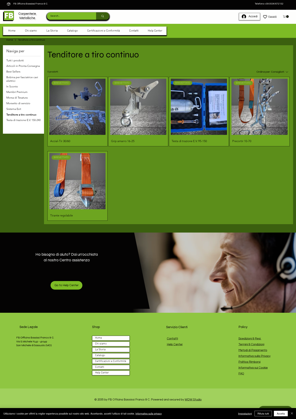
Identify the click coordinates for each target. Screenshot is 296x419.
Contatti (99, 367)
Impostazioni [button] (245, 413)
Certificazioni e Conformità (110, 361)
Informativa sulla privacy (148, 413)
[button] (286, 16)
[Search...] (102, 16)
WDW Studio (193, 399)
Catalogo (100, 355)
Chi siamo (101, 343)
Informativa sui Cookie (253, 367)
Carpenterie (27, 13)
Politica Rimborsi (249, 361)
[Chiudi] (292, 413)
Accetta (281, 413)
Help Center (102, 372)
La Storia (100, 349)
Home (98, 338)
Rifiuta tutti (263, 413)
